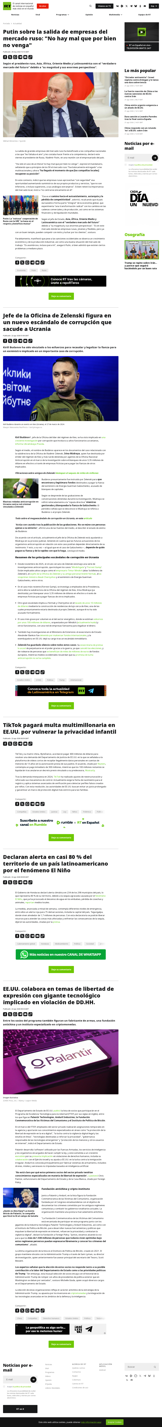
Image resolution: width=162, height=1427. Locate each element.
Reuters (101, 763)
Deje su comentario (61, 296)
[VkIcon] (117, 6)
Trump (62, 680)
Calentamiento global (26, 943)
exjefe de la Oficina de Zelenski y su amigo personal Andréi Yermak (63, 573)
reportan (29, 902)
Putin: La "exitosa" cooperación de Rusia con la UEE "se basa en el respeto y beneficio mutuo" (20, 221)
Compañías (21, 811)
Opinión (89, 14)
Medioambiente (61, 943)
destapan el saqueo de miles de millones (77, 473)
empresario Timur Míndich (69, 570)
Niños (74, 811)
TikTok (57, 776)
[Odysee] (136, 1376)
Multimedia (114, 14)
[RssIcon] (127, 1380)
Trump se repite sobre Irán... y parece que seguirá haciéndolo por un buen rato (141, 265)
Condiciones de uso (80, 1387)
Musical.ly (90, 770)
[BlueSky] (136, 6)
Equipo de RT (144, 14)
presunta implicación (42, 1156)
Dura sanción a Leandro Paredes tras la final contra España (141, 118)
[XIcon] (127, 6)
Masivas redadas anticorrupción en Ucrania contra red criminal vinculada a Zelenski (20, 504)
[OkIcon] (140, 6)
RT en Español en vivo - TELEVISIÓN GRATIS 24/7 (139, 47)
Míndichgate (78, 567)
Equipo (75, 1375)
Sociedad (90, 943)
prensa (56, 922)
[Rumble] (122, 6)
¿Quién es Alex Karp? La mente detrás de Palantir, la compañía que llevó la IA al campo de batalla (20, 1213)
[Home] (7, 6)
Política (50, 680)
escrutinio (20, 1156)
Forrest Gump (94, 567)
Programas (61, 14)
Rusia (44, 270)
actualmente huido (86, 622)
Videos (48, 1376)
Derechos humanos (51, 1318)
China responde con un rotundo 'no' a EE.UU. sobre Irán (140, 129)
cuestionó (93, 1175)
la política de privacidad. (144, 165)
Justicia (54, 811)
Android (102, 1370)
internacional (76, 680)
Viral (38, 14)
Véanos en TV (104, 6)
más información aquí (91, 1422)
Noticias (15, 14)
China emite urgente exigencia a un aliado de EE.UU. (141, 106)
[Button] (90, 6)
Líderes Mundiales (52, 1388)
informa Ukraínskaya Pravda (29, 444)
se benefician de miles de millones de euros (68, 651)
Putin (34, 270)
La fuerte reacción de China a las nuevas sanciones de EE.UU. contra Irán (141, 94)
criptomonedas (78, 1293)
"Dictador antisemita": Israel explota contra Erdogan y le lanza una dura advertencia (141, 80)
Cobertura (76, 1379)
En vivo (42, 6)
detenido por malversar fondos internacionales (63, 635)
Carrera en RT (78, 1383)
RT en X (20, 1409)
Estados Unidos (23, 680)
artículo (88, 518)
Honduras (45, 943)
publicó (57, 1110)
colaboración (21, 1159)
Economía (21, 270)
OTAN (38, 680)
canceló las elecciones (90, 648)
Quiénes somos (78, 1368)
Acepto (141, 165)
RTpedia (48, 1384)
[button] (142, 32)
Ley (64, 811)
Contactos (76, 1372)
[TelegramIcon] (131, 6)
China (19, 1318)
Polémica (87, 811)
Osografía (135, 234)
